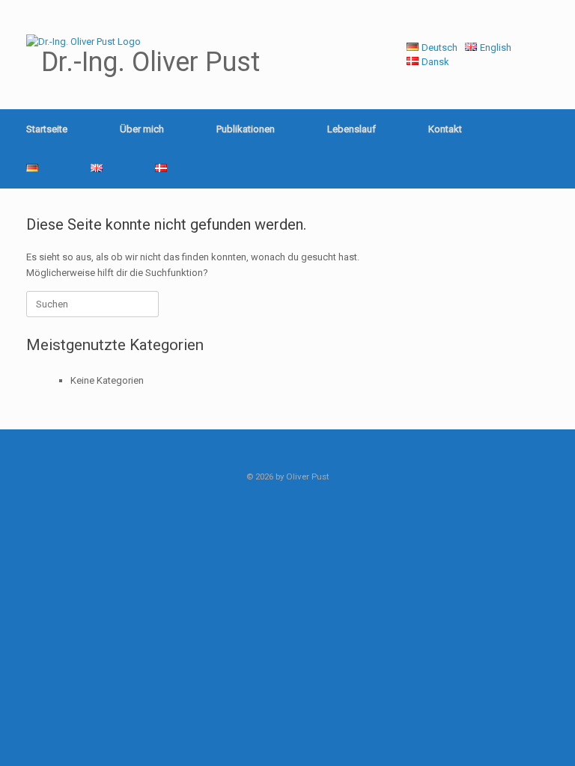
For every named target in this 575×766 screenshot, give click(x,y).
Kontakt (445, 129)
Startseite (46, 129)
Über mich (142, 129)
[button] (553, 149)
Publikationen (245, 129)
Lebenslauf (351, 129)
